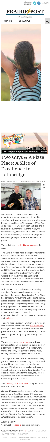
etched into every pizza (28, 245)
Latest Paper (8, 434)
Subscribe (23, 434)
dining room (24, 342)
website (9, 318)
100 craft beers (36, 325)
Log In (45, 2)
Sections (8, 21)
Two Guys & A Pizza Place (17, 383)
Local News (24, 21)
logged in (17, 425)
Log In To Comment (38, 430)
